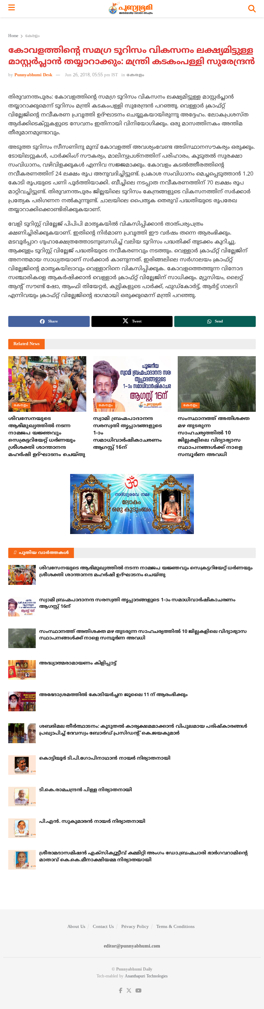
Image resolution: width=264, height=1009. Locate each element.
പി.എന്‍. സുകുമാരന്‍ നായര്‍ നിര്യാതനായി (92, 822)
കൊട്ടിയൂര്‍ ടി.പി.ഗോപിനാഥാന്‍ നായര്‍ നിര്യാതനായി (104, 758)
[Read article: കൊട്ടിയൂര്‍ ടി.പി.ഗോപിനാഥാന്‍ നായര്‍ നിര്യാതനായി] (22, 765)
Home (13, 36)
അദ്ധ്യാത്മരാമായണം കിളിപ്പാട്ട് (78, 663)
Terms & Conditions (175, 927)
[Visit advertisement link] (132, 504)
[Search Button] (252, 8)
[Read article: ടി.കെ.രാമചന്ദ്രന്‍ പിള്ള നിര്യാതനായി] (22, 796)
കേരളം (32, 36)
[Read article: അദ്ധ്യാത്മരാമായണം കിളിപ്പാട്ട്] (22, 670)
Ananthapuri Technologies (146, 976)
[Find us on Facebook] (120, 991)
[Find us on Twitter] (129, 991)
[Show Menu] (11, 8)
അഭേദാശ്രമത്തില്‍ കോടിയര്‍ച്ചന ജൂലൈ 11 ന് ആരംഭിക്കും (113, 695)
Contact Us (103, 927)
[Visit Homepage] (131, 8)
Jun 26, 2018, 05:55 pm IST (91, 75)
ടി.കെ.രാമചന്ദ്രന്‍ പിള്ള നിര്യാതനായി (85, 790)
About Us (76, 927)
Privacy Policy (135, 927)
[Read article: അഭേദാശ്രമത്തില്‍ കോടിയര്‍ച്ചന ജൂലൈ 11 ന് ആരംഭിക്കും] (22, 701)
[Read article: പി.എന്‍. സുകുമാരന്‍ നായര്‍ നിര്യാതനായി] (22, 828)
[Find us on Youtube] (138, 991)
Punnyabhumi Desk (33, 75)
